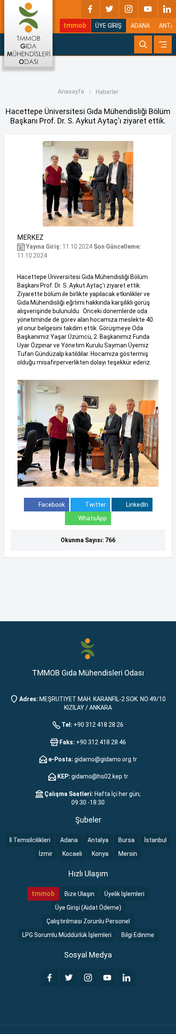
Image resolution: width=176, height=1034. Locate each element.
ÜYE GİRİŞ (108, 25)
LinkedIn (136, 504)
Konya (100, 853)
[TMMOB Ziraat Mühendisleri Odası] (88, 648)
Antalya (98, 840)
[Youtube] (148, 9)
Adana (69, 840)
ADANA (140, 25)
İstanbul (155, 840)
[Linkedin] (167, 9)
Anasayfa (71, 91)
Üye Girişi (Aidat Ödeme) (88, 907)
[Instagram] (129, 9)
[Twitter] (109, 9)
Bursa (126, 840)
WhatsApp (92, 518)
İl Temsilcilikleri (29, 840)
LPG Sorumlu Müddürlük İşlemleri (66, 934)
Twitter (95, 504)
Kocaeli (72, 853)
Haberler (107, 91)
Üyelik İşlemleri (124, 893)
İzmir (46, 853)
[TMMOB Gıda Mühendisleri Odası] (28, 33)
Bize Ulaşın (79, 893)
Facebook (51, 504)
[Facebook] (90, 9)
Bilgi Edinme (137, 934)
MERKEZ (30, 237)
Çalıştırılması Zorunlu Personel (88, 921)
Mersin (127, 853)
